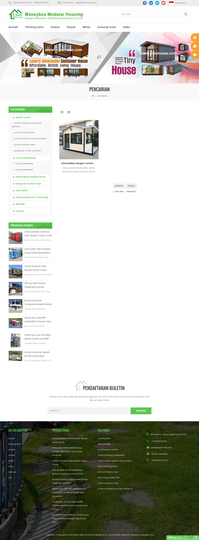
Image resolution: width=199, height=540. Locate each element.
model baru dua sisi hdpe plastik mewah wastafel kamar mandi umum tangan (37, 337)
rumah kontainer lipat (24, 132)
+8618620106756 (41, 2)
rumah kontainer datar (24, 144)
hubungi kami (106, 27)
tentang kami (34, 27)
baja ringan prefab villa (109, 477)
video (126, 27)
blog (11, 466)
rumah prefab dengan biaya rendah (115, 460)
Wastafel (20, 204)
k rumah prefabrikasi (23, 163)
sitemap (12, 472)
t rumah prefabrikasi (23, 169)
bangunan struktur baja (28, 183)
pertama (119, 185)
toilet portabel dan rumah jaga (32, 197)
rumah (13, 27)
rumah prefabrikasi (26, 158)
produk (55, 27)
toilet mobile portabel (108, 466)
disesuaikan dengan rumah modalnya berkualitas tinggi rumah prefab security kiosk (80, 163)
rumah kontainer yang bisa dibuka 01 (115, 488)
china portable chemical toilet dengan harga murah (38, 233)
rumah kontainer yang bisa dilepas (30, 138)
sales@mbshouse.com (86, 2)
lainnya (20, 211)
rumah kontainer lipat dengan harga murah (35, 268)
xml (10, 477)
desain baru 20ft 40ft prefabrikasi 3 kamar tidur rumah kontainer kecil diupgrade (37, 320)
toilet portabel (104, 444)
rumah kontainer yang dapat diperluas (26, 125)
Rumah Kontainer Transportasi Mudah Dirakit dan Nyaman (38, 302)
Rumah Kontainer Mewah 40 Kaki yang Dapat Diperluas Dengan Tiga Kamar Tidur (37, 354)
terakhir (131, 185)
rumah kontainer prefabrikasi (111, 455)
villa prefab (22, 190)
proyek (71, 27)
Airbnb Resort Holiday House (30, 177)
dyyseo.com (147, 534)
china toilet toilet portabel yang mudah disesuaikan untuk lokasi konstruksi (37, 251)
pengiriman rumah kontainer (27, 150)
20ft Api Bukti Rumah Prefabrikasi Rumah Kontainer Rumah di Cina (37, 285)
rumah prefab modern (108, 449)
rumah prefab (104, 438)
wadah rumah (23, 117)
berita (86, 27)
